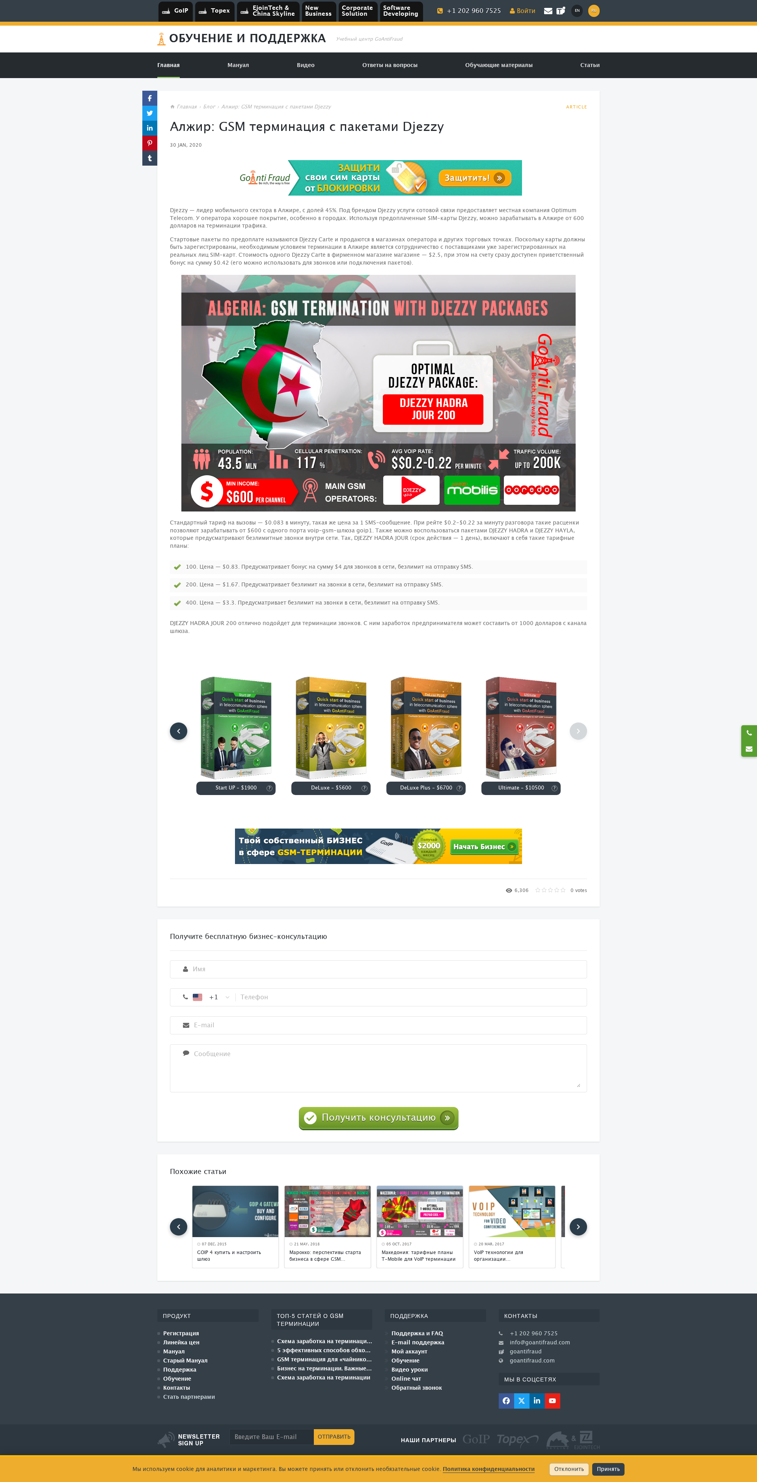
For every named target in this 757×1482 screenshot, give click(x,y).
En (577, 11)
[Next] (578, 1227)
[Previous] (178, 731)
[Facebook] (506, 1401)
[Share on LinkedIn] (149, 128)
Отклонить (569, 1469)
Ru (594, 11)
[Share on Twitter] (149, 113)
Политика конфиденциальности (489, 1469)
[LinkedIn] (537, 1401)
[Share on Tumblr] (149, 158)
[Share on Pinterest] (149, 143)
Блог (209, 107)
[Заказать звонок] (749, 733)
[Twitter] (522, 1401)
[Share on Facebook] (149, 98)
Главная (187, 107)
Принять (608, 1469)
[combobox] (212, 997)
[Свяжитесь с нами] (749, 749)
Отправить (334, 1437)
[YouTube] (552, 1401)
